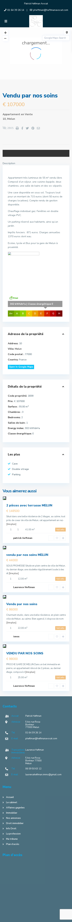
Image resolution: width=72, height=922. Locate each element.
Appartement (11, 114)
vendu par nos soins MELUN (27, 555)
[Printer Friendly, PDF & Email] (13, 298)
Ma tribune (12, 839)
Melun (11, 119)
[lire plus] (11, 524)
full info (60, 529)
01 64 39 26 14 (15, 10)
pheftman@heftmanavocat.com (50, 10)
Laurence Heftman (24, 587)
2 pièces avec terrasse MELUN (29, 505)
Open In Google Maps (21, 366)
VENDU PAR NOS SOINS (24, 653)
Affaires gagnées (15, 807)
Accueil (10, 797)
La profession (13, 833)
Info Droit (11, 828)
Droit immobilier (15, 823)
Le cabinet (11, 802)
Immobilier (11, 812)
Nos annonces (13, 818)
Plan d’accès (12, 844)
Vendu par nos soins (21, 604)
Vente (29, 114)
